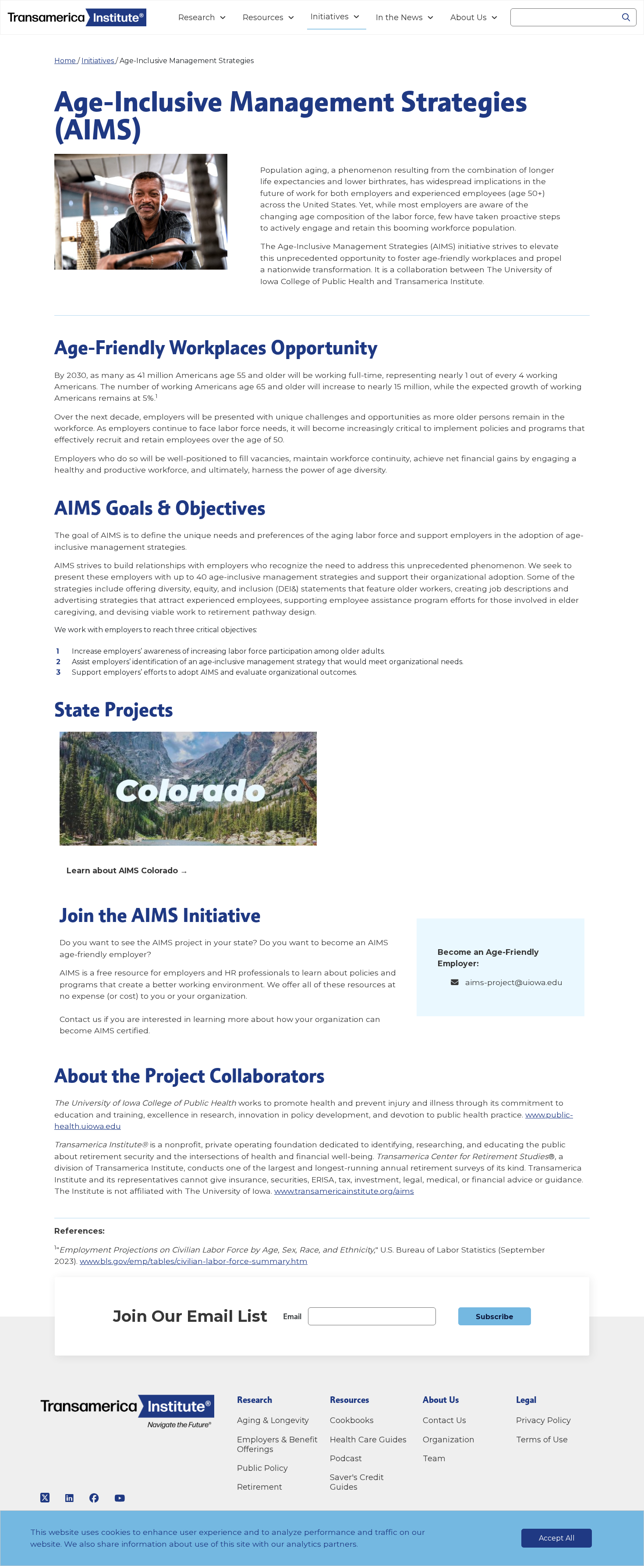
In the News (399, 17)
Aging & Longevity (273, 1420)
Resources (263, 17)
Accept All (557, 1538)
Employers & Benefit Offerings (277, 1444)
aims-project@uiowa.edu (514, 982)
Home (66, 61)
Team (434, 1458)
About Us (468, 17)
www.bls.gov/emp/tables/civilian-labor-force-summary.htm (194, 1261)
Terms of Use (542, 1440)
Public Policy (262, 1468)
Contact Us (445, 1420)
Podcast (346, 1458)
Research (196, 17)
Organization (448, 1440)
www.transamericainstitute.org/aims (344, 1191)
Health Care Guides (368, 1440)
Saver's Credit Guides (357, 1482)
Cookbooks (352, 1420)
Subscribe (494, 1317)
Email (292, 1316)
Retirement (259, 1487)
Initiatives (330, 16)
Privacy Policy (543, 1420)
